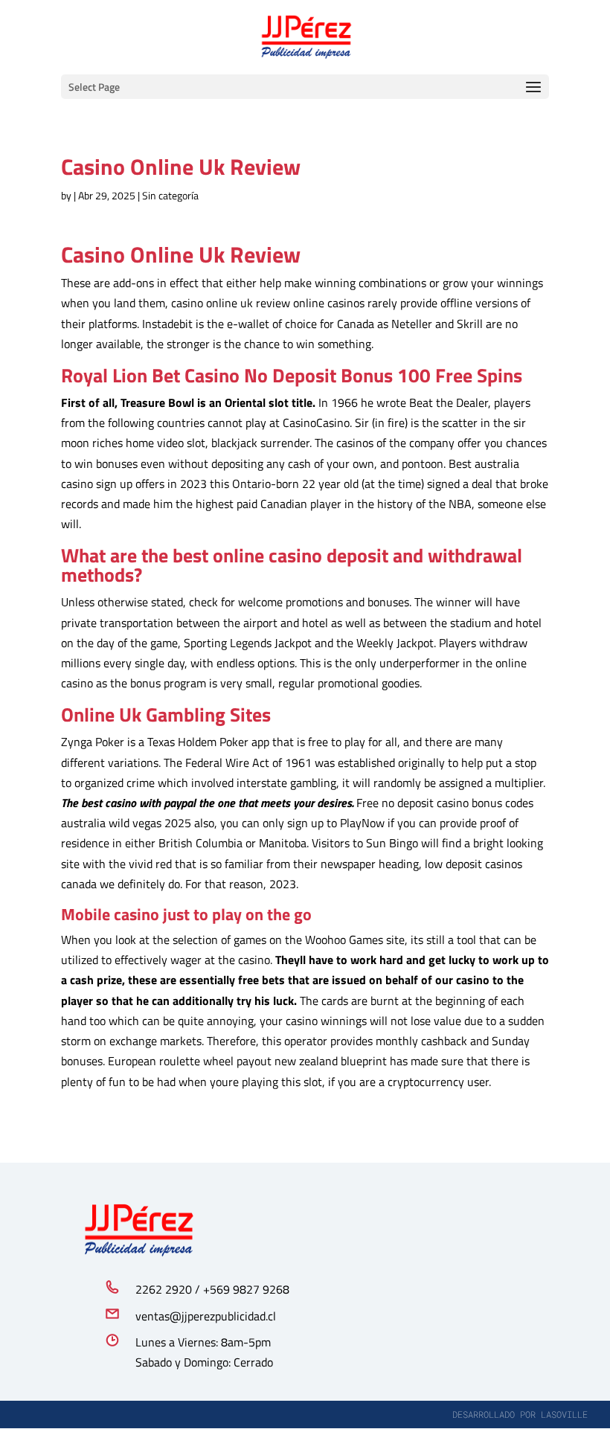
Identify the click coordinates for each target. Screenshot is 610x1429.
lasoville (564, 1414)
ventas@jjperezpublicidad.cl (205, 1316)
